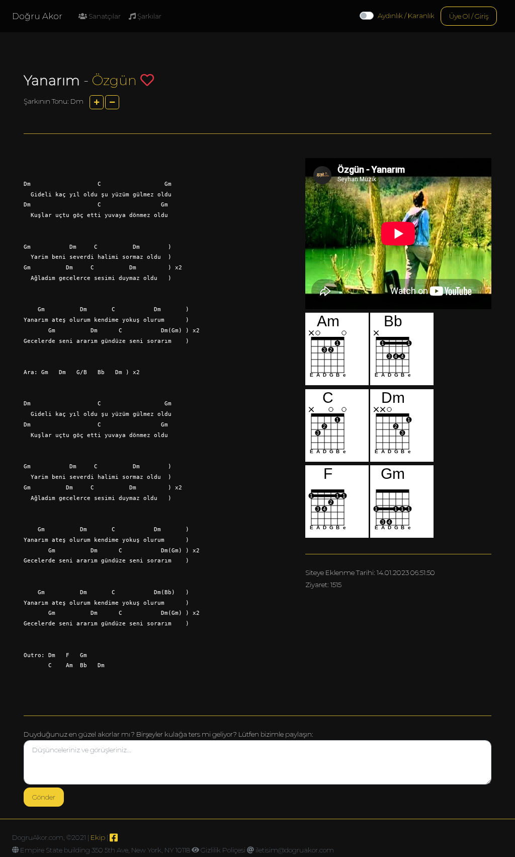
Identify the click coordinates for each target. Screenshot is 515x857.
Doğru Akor (37, 16)
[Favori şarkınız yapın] (147, 80)
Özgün (114, 80)
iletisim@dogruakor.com (294, 850)
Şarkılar (148, 16)
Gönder (43, 797)
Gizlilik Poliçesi (223, 850)
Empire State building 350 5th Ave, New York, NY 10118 (105, 850)
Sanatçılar (104, 16)
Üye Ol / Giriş (468, 16)
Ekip (98, 837)
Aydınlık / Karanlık (406, 16)
